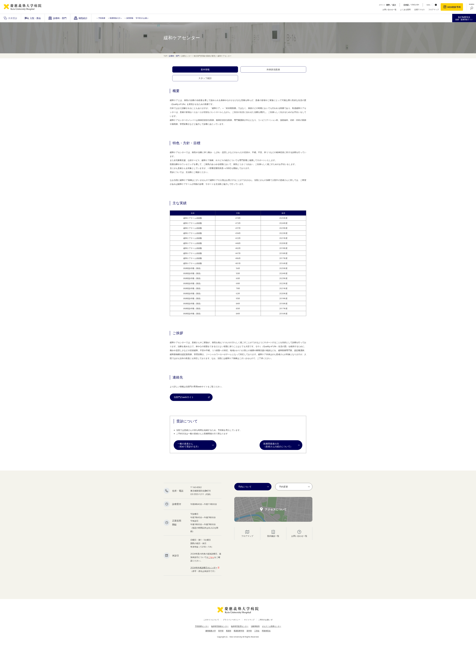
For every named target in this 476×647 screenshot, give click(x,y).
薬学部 (249, 631)
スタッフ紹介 (205, 78)
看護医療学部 (239, 631)
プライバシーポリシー (231, 619)
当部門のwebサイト (184, 397)
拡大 (394, 5)
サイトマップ (249, 619)
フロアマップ (433, 9)
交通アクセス (419, 9)
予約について (245, 486)
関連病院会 (266, 631)
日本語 (406, 5)
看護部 (228, 631)
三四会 (256, 631)
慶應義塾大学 (210, 631)
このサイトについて (211, 619)
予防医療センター (202, 626)
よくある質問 (405, 9)
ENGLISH (415, 5)
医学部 (220, 631)
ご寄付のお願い (264, 619)
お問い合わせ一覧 (389, 9)
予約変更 (283, 486)
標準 (388, 5)
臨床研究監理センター (239, 626)
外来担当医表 (273, 69)
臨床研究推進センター (220, 626)
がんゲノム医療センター (271, 626)
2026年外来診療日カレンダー (203, 567)
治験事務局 (255, 626)
